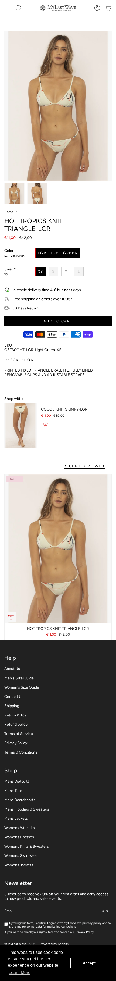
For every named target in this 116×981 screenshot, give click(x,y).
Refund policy (16, 724)
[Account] (97, 8)
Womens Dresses (19, 837)
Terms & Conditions (20, 752)
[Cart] (108, 8)
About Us (12, 668)
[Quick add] (11, 617)
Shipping (11, 706)
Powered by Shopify (54, 944)
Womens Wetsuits (19, 828)
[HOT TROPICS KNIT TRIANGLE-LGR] (58, 548)
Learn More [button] (19, 972)
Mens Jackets (16, 818)
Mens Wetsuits (16, 781)
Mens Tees (13, 791)
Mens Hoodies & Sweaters (26, 809)
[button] (18, 8)
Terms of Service (18, 734)
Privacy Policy (15, 743)
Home (8, 212)
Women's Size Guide (21, 687)
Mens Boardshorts (19, 800)
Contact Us (13, 696)
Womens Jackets (18, 865)
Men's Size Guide (19, 678)
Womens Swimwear (21, 855)
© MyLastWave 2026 (19, 944)
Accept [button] (89, 963)
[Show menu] (7, 8)
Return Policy (15, 715)
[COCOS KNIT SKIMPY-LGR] (20, 425)
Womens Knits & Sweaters (26, 846)
